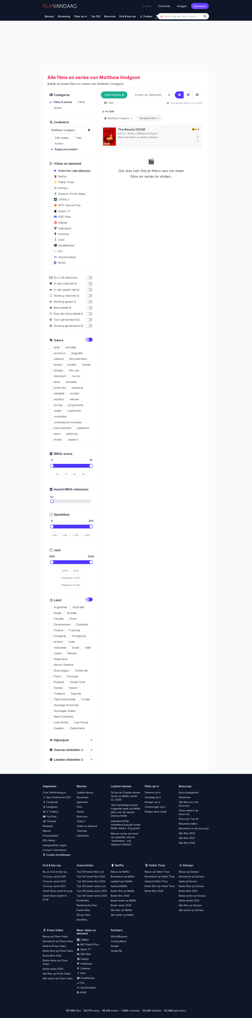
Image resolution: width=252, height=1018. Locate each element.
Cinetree (85, 968)
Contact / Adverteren (55, 850)
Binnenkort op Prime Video (58, 941)
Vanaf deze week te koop (58, 890)
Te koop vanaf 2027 (54, 886)
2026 (65, 570)
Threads (51, 821)
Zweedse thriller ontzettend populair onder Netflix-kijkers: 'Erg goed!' (126, 825)
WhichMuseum (119, 936)
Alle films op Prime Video (57, 973)
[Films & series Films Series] (114, 94)
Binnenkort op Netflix (123, 876)
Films (79, 806)
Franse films (83, 910)
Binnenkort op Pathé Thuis (160, 876)
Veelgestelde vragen (55, 845)
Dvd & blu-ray (52, 865)
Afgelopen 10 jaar (70, 585)
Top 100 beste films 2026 (91, 881)
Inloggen (182, 5)
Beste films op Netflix (123, 890)
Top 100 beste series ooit (91, 886)
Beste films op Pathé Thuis (160, 886)
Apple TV (85, 949)
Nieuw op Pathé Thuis (157, 871)
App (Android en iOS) (58, 797)
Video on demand (87, 826)
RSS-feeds (49, 840)
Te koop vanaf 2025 (54, 876)
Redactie (48, 826)
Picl (82, 982)
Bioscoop (82, 816)
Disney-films (83, 914)
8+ (75, 474)
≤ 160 (86, 535)
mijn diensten (81, 170)
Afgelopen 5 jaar (71, 577)
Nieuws (47, 830)
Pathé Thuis (157, 865)
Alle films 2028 (187, 842)
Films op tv (152, 786)
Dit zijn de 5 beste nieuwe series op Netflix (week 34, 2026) (125, 796)
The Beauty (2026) (131, 129)
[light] (157, 15)
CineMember (87, 978)
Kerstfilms (82, 919)
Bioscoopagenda (188, 792)
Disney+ (188, 865)
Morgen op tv (152, 802)
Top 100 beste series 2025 (92, 890)
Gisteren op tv (153, 792)
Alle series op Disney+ (191, 910)
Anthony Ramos (149, 137)
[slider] (52, 466)
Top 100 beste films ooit (90, 871)
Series (80, 811)
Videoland (86, 963)
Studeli (114, 946)
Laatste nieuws (85, 792)
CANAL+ (84, 939)
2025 (76, 570)
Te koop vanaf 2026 (54, 881)
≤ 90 (64, 535)
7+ (66, 474)
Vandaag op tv (153, 797)
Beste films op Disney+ (192, 886)
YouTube (51, 816)
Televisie (82, 830)
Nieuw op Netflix (120, 871)
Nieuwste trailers (188, 823)
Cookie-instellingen (58, 854)
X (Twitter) (52, 811)
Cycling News (118, 941)
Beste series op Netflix (123, 900)
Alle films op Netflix (121, 910)
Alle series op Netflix (122, 914)
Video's (81, 821)
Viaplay (84, 958)
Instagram (51, 806)
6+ (57, 474)
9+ (83, 474)
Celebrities (83, 835)
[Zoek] (205, 16)
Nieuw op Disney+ (189, 871)
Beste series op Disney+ (192, 895)
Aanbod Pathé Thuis (156, 881)
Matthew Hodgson (147, 133)
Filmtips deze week (156, 811)
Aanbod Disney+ (188, 881)
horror (121, 133)
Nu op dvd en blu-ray (55, 871)
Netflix (119, 865)
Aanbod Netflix (119, 886)
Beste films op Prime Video (58, 950)
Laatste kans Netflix (122, 881)
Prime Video (55, 930)
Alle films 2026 (187, 833)
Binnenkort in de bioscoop (194, 828)
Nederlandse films (87, 905)
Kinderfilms (83, 900)
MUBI (83, 992)
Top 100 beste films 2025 (91, 876)
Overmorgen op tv (155, 806)
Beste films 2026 (120, 895)
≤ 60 (54, 535)
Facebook (52, 802)
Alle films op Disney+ (190, 905)
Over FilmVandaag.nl (54, 792)
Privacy (147, 6)
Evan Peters (129, 137)
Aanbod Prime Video (54, 946)
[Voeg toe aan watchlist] (197, 137)
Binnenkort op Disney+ (192, 876)
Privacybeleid (50, 835)
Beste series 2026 (121, 905)
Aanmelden (200, 5)
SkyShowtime (88, 987)
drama (130, 133)
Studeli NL (116, 950)
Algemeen (82, 802)
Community (164, 5)
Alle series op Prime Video (58, 978)
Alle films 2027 (187, 838)
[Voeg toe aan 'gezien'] (197, 133)
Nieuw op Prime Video (55, 936)
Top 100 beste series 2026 (92, 895)
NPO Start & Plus (89, 944)
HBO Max (85, 954)
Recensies (82, 797)
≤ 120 (75, 535)
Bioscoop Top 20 (189, 818)
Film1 (82, 973)
